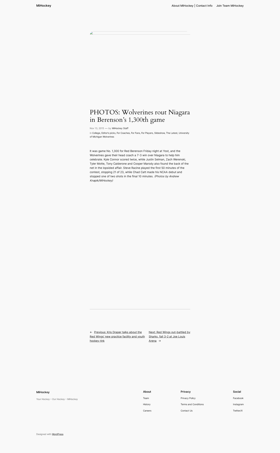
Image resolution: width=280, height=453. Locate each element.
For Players (147, 133)
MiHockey (43, 5)
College (96, 133)
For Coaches (123, 133)
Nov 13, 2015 (97, 128)
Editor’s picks (108, 133)
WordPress (57, 434)
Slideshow (159, 133)
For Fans (135, 133)
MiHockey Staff (120, 128)
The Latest (171, 133)
